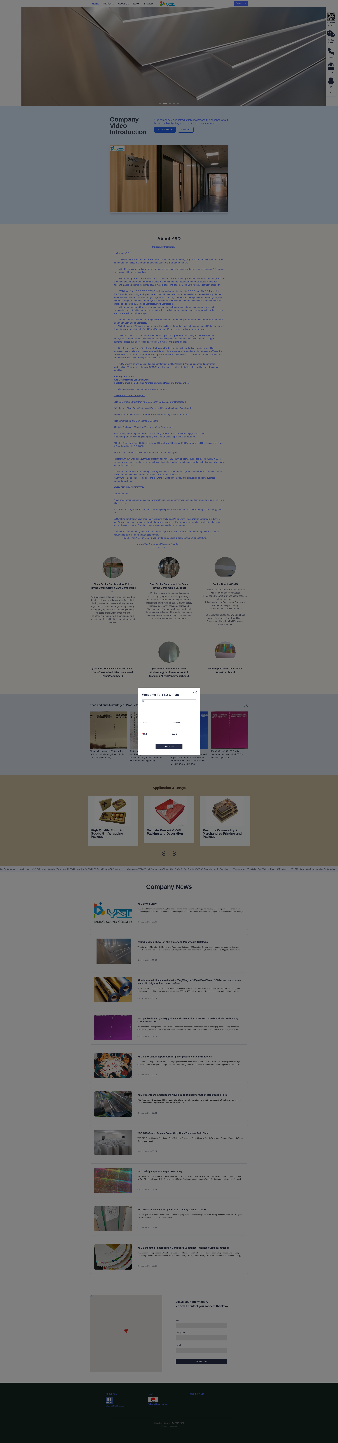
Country (175, 734)
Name (144, 723)
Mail (145, 734)
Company (176, 723)
